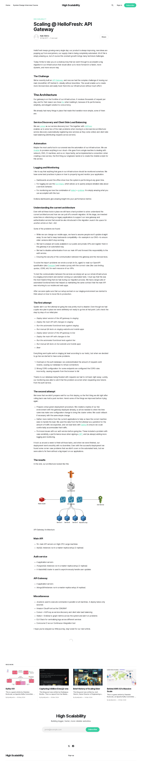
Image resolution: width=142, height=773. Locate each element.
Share (104, 37)
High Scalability (71, 5)
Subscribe (130, 5)
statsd (73, 190)
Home (8, 5)
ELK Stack (59, 184)
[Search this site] (112, 5)
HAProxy (88, 126)
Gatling (83, 425)
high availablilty (40, 19)
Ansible (37, 150)
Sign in (119, 5)
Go (63, 102)
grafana (81, 190)
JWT (80, 434)
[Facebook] (73, 746)
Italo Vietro (44, 36)
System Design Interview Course (25, 5)
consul (42, 126)
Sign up (71, 755)
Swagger (51, 265)
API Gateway (57, 80)
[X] (69, 746)
